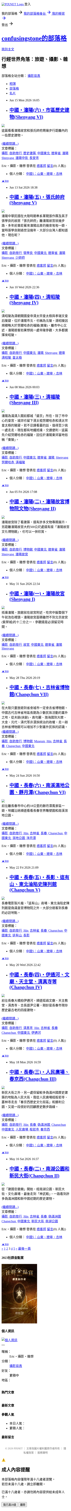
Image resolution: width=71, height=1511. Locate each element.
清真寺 (28, 1028)
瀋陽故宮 (21, 554)
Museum (40, 741)
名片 (12, 93)
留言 (50, 166)
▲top (5, 180)
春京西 (45, 1129)
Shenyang (8, 158)
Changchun (13, 746)
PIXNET (18, 1448)
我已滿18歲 (9, 1504)
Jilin (49, 741)
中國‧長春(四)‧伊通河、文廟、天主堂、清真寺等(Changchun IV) (39, 981)
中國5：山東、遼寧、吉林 (44, 173)
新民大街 (38, 1221)
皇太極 (17, 357)
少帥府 (20, 257)
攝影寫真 (34, 76)
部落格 (14, 88)
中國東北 (44, 153)
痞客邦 (41, 166)
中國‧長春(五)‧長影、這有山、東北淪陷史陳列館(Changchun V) (39, 883)
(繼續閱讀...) (10, 143)
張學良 (28, 253)
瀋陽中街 (22, 158)
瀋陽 (65, 153)
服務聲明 (42, 1452)
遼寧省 (56, 153)
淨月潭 (31, 838)
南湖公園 (51, 1221)
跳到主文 (8, 49)
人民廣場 (22, 1129)
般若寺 (35, 1129)
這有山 (17, 935)
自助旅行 (16, 153)
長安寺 (34, 158)
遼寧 (62, 353)
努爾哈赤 (8, 462)
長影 (26, 935)
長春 (44, 833)
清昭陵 (7, 357)
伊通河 (36, 1032)
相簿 (12, 83)
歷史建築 (30, 153)
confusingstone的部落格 (34, 38)
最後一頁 (24, 1248)
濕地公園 (19, 838)
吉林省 (58, 741)
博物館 (28, 549)
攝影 (5, 153)
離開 (22, 1504)
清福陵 (20, 462)
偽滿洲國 (44, 1124)
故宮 (26, 644)
